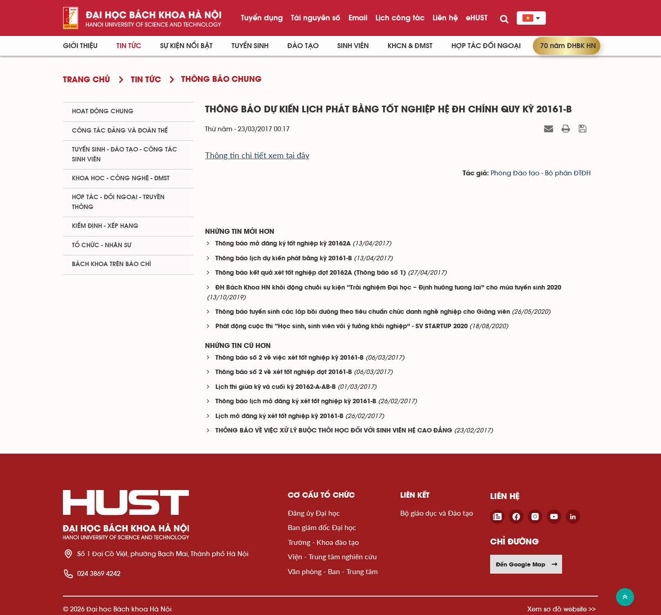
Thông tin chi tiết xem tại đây (257, 155)
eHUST (476, 17)
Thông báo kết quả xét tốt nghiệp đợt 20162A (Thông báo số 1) (310, 273)
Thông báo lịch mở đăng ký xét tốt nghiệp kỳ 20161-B (295, 402)
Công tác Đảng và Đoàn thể (120, 131)
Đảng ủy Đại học (314, 512)
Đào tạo (303, 45)
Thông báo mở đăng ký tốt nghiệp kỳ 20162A (283, 244)
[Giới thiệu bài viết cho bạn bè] (549, 128)
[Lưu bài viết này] (584, 128)
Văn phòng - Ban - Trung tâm (333, 571)
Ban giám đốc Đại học (322, 527)
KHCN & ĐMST (410, 45)
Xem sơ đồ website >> (561, 609)
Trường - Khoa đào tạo (323, 542)
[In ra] (567, 128)
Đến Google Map (520, 564)
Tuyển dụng (262, 17)
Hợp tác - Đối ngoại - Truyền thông (118, 202)
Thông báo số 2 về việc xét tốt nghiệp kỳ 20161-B (289, 358)
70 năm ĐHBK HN (568, 45)
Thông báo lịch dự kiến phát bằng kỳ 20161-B (283, 259)
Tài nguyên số (315, 17)
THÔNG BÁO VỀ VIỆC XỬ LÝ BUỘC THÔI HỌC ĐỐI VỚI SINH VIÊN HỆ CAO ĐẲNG (333, 431)
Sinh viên (353, 45)
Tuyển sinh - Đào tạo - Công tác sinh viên (124, 154)
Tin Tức (128, 45)
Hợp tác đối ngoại (486, 45)
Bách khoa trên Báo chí (111, 264)
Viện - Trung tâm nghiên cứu (332, 556)
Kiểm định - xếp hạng (105, 226)
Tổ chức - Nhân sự (101, 245)
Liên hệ (445, 17)
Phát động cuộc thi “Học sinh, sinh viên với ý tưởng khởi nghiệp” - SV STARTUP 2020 (341, 327)
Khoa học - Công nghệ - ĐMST (121, 178)
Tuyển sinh (250, 45)
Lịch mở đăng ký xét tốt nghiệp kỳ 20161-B (279, 416)
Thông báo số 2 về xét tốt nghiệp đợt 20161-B (283, 372)
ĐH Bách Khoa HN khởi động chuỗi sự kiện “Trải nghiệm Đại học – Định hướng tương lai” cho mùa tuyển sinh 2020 (388, 288)
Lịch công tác (399, 17)
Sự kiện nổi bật (186, 45)
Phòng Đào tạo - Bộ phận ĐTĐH (541, 173)
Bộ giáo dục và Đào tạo (436, 512)
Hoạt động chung (103, 111)
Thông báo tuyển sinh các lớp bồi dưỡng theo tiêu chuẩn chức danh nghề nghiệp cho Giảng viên (362, 312)
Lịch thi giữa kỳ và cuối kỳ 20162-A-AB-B (275, 387)
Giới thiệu (80, 45)
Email (357, 17)
